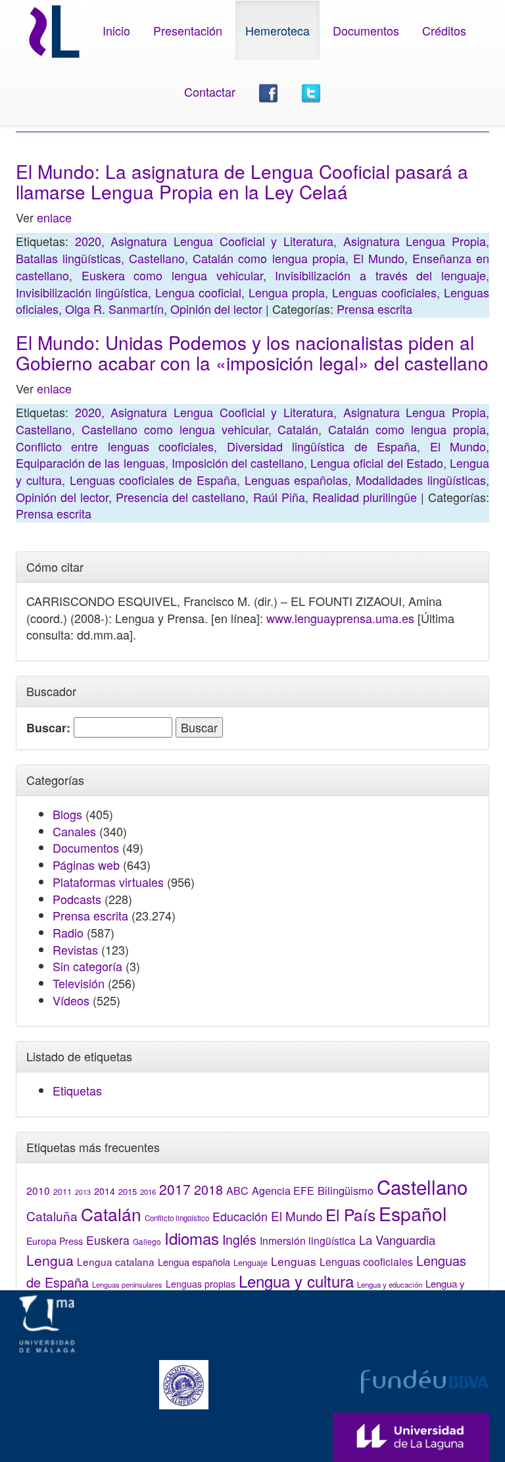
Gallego (147, 1241)
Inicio (116, 30)
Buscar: (48, 728)
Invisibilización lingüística (82, 292)
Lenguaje (250, 1263)
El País (350, 1214)
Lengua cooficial (198, 292)
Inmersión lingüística (308, 1240)
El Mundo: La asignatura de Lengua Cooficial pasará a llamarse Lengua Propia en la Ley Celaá (242, 181)
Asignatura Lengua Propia (414, 240)
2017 (175, 1189)
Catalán (297, 429)
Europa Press (54, 1241)
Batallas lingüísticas (68, 257)
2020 (88, 240)
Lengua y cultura (296, 1280)
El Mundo (378, 257)
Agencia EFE (283, 1190)
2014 (104, 1190)
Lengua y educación (389, 1284)
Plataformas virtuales (108, 881)
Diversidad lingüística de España (322, 446)
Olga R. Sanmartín (114, 308)
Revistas (75, 949)
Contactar (209, 91)
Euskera (108, 1240)
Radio (68, 932)
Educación (240, 1215)
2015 (127, 1191)
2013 (83, 1192)
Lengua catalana (116, 1261)
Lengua (50, 1260)
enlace (54, 217)
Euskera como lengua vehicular (172, 275)
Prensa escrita (374, 308)
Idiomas (191, 1237)
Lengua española (194, 1262)
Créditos (444, 30)
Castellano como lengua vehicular (175, 429)
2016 (148, 1191)
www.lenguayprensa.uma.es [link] (340, 617)
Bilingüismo (345, 1190)
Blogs (67, 813)
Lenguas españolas (297, 479)
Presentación (187, 30)
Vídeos (71, 1000)
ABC (237, 1190)
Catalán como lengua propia (269, 257)
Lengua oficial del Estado (376, 462)
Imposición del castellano (238, 462)
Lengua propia (287, 292)
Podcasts (77, 898)
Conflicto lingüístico (177, 1218)
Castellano (157, 257)
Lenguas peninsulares (127, 1284)
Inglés (239, 1239)
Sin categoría (87, 965)
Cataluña (52, 1215)
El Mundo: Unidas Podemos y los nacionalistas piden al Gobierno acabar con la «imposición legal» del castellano (252, 352)
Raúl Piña (279, 496)
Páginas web (86, 864)
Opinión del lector (216, 308)
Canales (74, 831)
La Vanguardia (397, 1239)
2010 (38, 1190)
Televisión (79, 983)
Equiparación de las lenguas (90, 462)
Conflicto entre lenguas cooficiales (115, 446)
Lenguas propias (200, 1283)
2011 (62, 1191)
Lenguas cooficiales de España (153, 479)
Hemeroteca (277, 30)
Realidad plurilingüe (364, 496)
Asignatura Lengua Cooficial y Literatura (221, 240)
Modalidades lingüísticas (421, 479)
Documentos (366, 30)
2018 (208, 1189)
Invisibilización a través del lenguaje (380, 275)
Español (412, 1212)
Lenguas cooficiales (384, 292)
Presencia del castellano (180, 496)
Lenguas (293, 1261)
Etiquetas (77, 1090)
